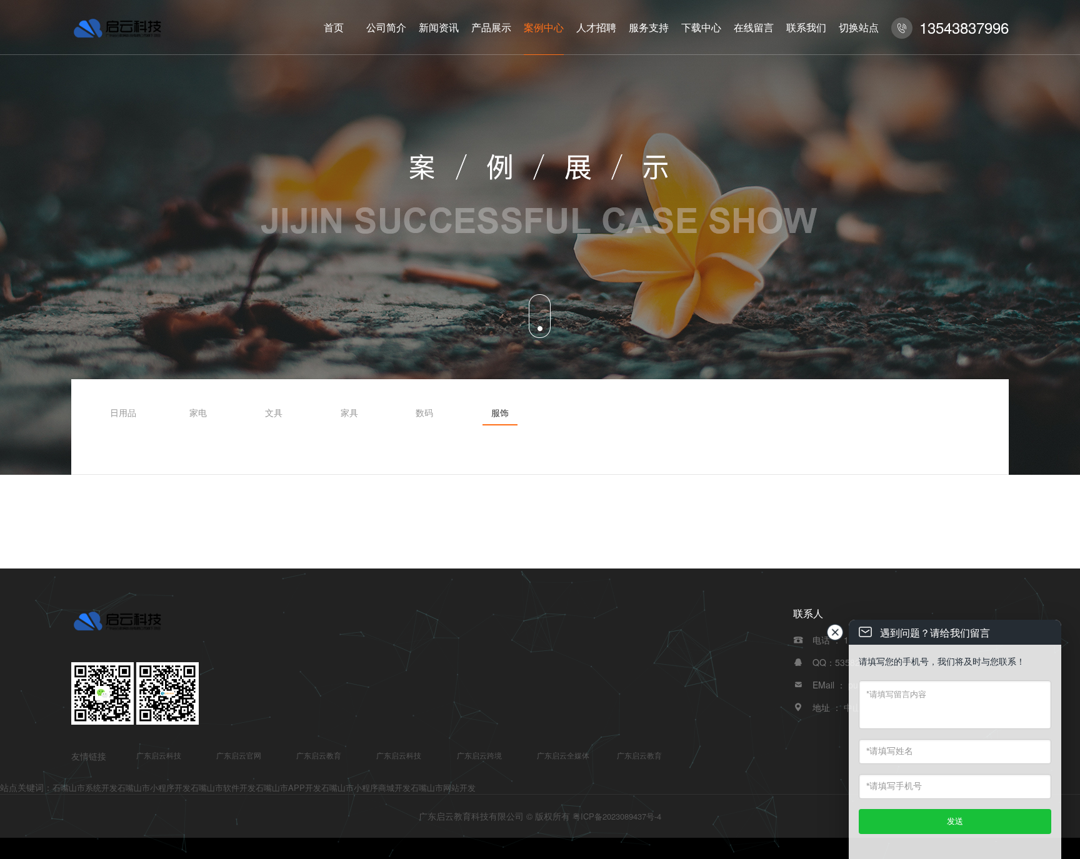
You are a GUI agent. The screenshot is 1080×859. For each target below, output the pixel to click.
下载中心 (701, 27)
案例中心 (544, 27)
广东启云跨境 (479, 755)
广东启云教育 (318, 755)
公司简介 (386, 27)
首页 (334, 27)
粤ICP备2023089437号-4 (616, 816)
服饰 (500, 412)
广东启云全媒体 (563, 755)
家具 (349, 412)
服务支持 (649, 27)
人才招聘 (596, 27)
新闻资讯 (439, 27)
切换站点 (859, 27)
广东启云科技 (158, 755)
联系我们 (806, 27)
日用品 (123, 412)
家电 (198, 412)
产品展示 (491, 27)
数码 (424, 412)
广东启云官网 (238, 755)
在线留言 (754, 27)
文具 (273, 412)
